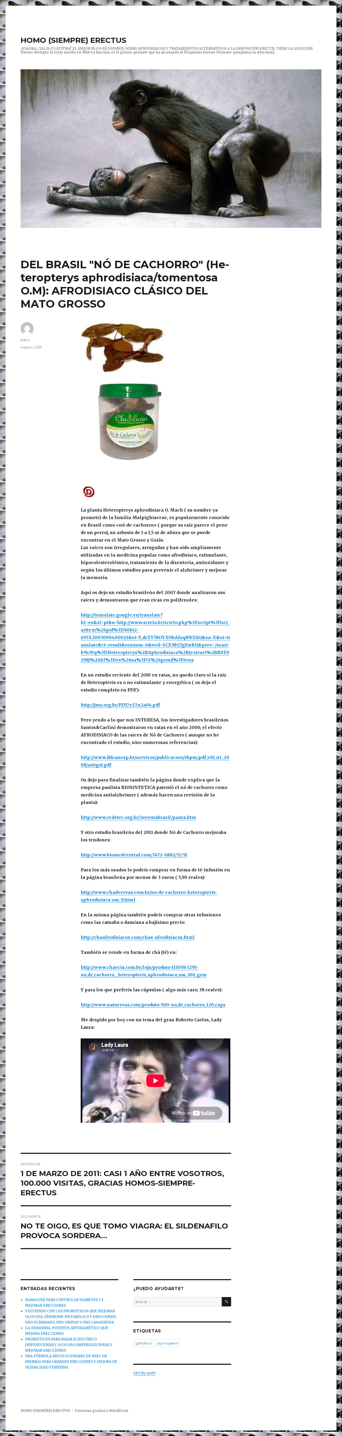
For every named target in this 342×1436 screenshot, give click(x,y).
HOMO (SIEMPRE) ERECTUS (73, 40)
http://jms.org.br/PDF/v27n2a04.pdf (120, 705)
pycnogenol (167, 1343)
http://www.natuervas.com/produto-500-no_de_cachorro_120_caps (153, 1004)
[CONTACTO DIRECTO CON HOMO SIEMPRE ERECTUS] (156, 491)
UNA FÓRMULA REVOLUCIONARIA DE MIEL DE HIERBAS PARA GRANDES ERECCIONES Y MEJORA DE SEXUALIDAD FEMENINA (71, 1362)
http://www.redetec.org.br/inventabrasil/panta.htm (138, 817)
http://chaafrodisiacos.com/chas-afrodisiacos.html (138, 937)
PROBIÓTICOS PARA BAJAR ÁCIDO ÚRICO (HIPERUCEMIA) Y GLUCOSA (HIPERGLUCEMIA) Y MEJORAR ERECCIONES (68, 1345)
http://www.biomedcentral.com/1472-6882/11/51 (134, 854)
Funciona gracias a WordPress (101, 1410)
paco (25, 340)
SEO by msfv (144, 1373)
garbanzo (143, 1343)
